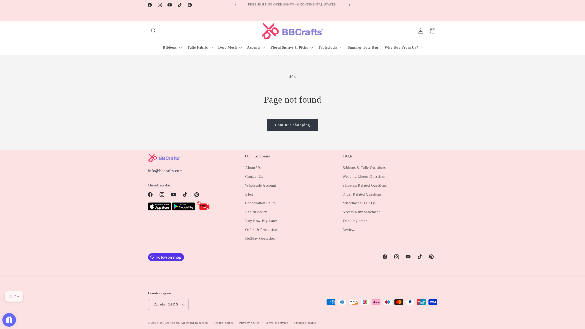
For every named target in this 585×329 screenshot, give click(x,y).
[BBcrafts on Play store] (183, 209)
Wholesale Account (260, 185)
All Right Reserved (194, 322)
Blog (249, 194)
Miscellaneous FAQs (359, 203)
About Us (253, 168)
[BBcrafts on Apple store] (159, 209)
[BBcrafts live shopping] (203, 209)
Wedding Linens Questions (364, 176)
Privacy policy (249, 322)
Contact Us (254, 176)
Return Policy (256, 212)
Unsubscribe (159, 185)
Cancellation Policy (260, 203)
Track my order (355, 221)
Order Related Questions (362, 194)
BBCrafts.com (170, 322)
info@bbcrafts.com (165, 170)
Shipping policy (305, 322)
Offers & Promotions (261, 230)
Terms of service (276, 322)
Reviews (349, 230)
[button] (154, 31)
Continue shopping (292, 125)
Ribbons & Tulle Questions (364, 168)
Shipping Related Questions (365, 185)
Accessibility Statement (361, 212)
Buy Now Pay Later (261, 221)
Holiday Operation (260, 238)
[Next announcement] (349, 5)
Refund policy (223, 322)
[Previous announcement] (236, 5)
